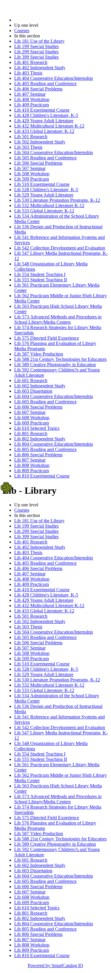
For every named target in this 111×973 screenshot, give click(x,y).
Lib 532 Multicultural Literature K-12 (49, 205)
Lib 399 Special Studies (36, 57)
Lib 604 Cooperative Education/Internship (53, 396)
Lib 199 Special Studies (36, 46)
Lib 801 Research (30, 433)
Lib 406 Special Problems (38, 88)
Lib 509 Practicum (31, 178)
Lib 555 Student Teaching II (40, 279)
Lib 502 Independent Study (39, 141)
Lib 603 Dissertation (33, 391)
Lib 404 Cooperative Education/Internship (53, 78)
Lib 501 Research (30, 136)
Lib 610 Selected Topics (36, 428)
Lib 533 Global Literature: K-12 (44, 210)
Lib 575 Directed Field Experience (46, 338)
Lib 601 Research (30, 380)
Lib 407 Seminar (30, 94)
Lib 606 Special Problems (38, 406)
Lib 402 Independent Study (39, 67)
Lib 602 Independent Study (39, 385)
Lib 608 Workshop (31, 417)
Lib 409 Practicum (31, 104)
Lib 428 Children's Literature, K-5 (46, 115)
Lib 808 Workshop (31, 465)
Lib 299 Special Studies (36, 51)
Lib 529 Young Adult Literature (43, 194)
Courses (21, 30)
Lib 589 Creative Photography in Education (55, 364)
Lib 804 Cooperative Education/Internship (53, 444)
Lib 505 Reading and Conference (45, 157)
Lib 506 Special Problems (38, 163)
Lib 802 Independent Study (39, 438)
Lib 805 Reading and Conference (45, 449)
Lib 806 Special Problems (38, 454)
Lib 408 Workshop (31, 99)
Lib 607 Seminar (30, 412)
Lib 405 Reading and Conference (45, 83)
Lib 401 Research (30, 62)
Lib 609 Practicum (31, 422)
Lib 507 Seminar (30, 168)
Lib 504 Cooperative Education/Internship (53, 152)
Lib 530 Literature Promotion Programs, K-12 (57, 200)
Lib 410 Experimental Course (42, 110)
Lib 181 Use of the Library (39, 41)
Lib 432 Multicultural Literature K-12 (49, 125)
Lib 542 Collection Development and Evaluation (59, 247)
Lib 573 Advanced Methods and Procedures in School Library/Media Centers (58, 319)
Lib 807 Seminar (30, 459)
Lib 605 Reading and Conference (45, 401)
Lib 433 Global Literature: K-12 (44, 131)
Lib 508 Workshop (31, 173)
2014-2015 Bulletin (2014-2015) (44, 19)
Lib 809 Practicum (31, 470)
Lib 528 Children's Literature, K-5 (46, 189)
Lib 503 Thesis (28, 147)
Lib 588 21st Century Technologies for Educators (60, 359)
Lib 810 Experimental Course (42, 475)
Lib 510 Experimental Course (42, 184)
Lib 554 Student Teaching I (39, 274)
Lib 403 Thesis (28, 72)
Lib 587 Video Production (38, 353)
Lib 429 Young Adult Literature (43, 120)
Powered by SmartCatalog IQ (55, 965)
